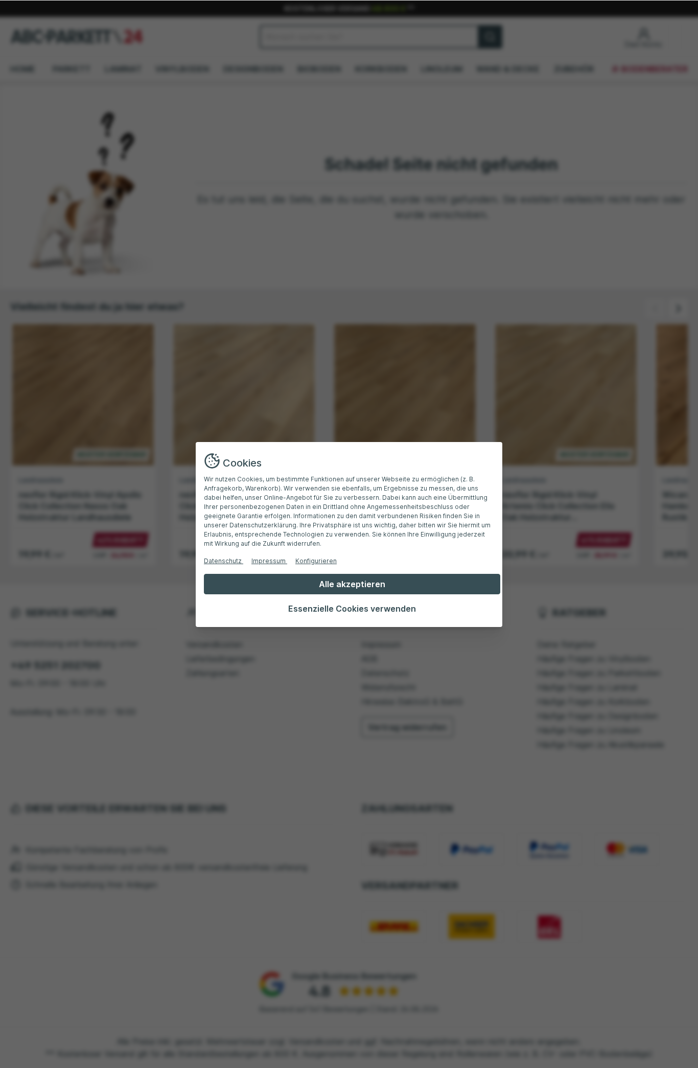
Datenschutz (223, 561)
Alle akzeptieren (352, 584)
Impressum (269, 561)
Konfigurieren (316, 561)
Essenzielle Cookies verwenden (352, 608)
